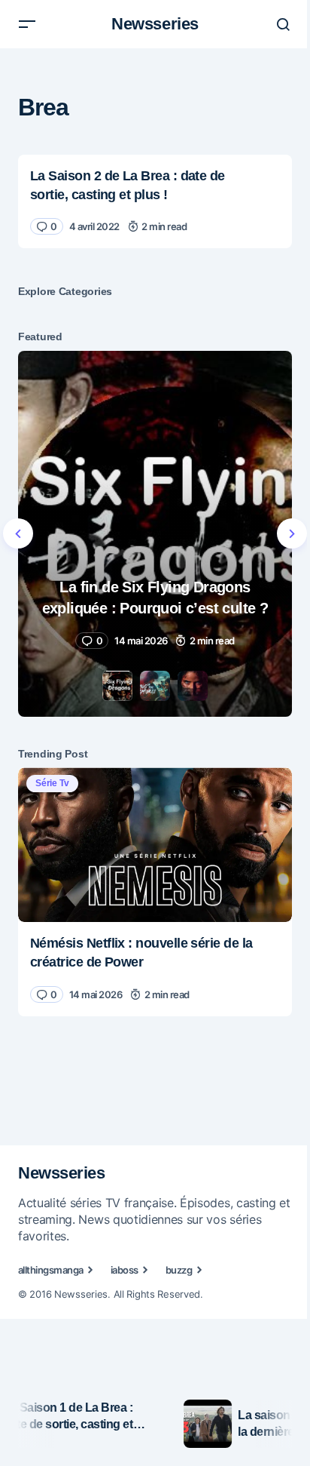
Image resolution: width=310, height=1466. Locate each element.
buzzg (179, 1270)
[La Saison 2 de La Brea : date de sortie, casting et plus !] (155, 202)
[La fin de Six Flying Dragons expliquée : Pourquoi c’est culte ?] (155, 534)
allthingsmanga (51, 1270)
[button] (27, 24)
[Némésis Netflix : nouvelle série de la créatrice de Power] (155, 844)
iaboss (124, 1270)
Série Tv (52, 783)
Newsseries (155, 23)
